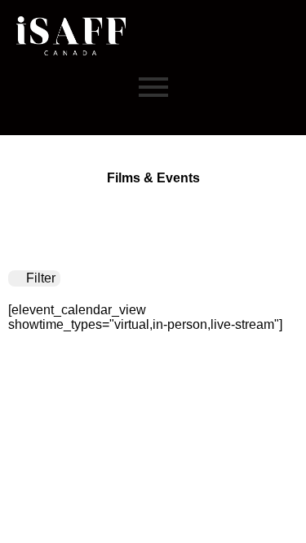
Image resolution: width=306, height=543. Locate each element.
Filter (39, 278)
